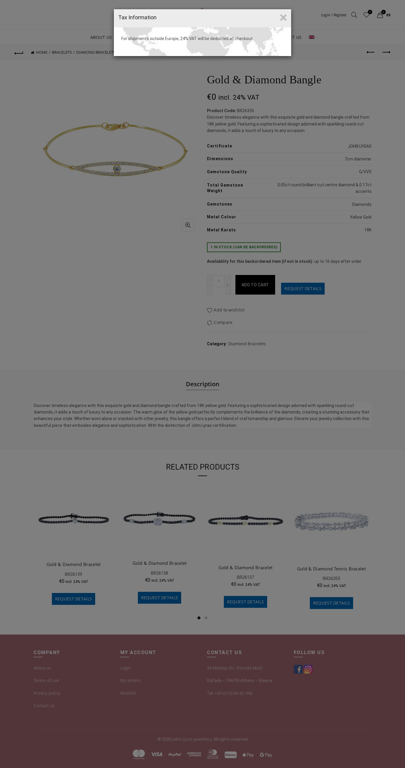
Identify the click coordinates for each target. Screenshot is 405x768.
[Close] (283, 18)
